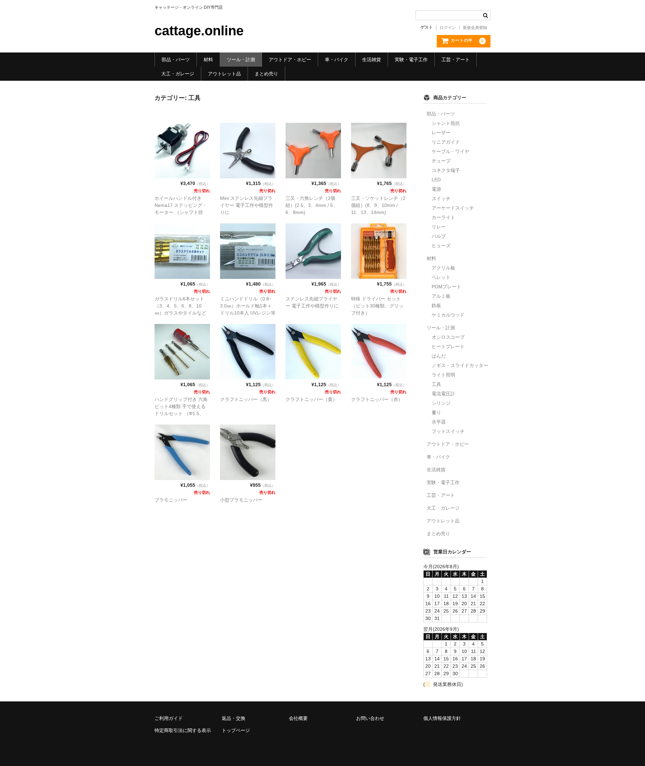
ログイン (448, 27)
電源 (436, 189)
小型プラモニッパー (241, 500)
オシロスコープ (448, 337)
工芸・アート (455, 59)
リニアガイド (446, 142)
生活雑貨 (371, 59)
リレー (439, 226)
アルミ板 (441, 296)
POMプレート (446, 286)
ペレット (441, 277)
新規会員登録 (475, 27)
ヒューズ (441, 245)
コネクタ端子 (446, 170)
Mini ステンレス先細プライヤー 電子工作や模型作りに (246, 205)
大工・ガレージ (177, 73)
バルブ (439, 236)
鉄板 (436, 305)
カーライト (443, 217)
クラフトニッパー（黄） (311, 399)
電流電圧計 (443, 393)
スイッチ (441, 198)
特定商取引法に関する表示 (183, 730)
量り (436, 412)
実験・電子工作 (411, 59)
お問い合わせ (370, 718)
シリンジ (441, 403)
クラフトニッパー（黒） (246, 399)
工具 (436, 384)
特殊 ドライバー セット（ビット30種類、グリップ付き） (377, 306)
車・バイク (336, 59)
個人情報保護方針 (442, 718)
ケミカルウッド (448, 315)
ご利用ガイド (169, 718)
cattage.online (199, 30)
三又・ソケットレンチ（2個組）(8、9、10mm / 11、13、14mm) (378, 205)
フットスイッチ (448, 431)
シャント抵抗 (446, 123)
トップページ (236, 730)
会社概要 (298, 718)
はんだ (439, 356)
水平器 (439, 422)
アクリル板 (443, 267)
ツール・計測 (241, 59)
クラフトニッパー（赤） (377, 399)
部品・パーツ (176, 59)
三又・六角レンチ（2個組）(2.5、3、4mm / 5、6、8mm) (312, 205)
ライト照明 (443, 374)
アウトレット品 (224, 73)
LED (436, 179)
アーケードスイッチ (453, 208)
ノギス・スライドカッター (460, 365)
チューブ (441, 160)
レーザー (441, 132)
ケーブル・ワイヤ (450, 151)
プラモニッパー (171, 500)
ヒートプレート (448, 346)
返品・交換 (233, 718)
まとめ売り (266, 73)
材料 (208, 59)
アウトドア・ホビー (290, 59)
